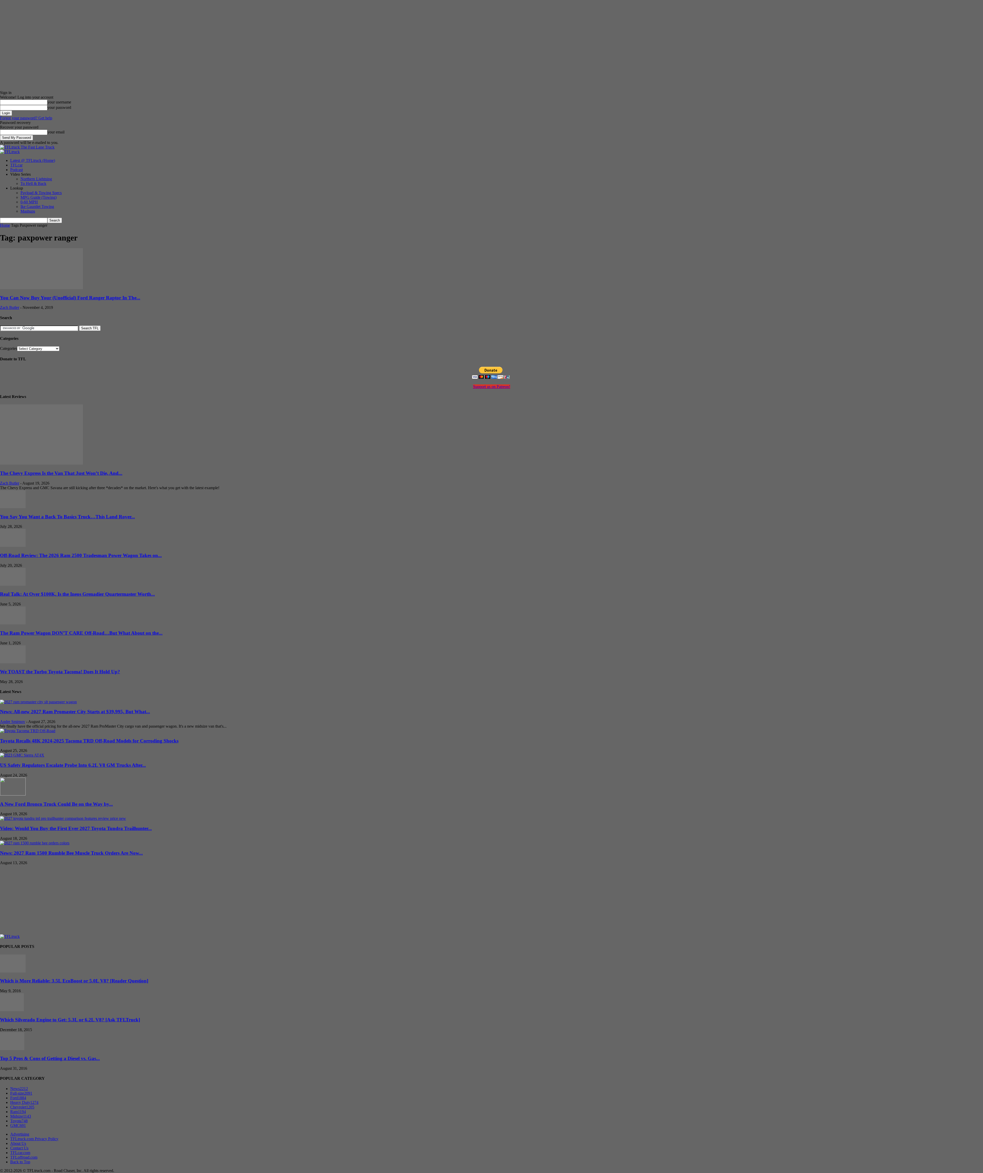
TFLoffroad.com (23, 1157)
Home (5, 225)
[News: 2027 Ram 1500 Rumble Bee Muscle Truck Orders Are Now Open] (34, 843)
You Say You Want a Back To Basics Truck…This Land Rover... (67, 516)
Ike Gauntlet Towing (37, 206)
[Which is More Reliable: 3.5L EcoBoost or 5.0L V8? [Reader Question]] (13, 971)
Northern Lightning (36, 179)
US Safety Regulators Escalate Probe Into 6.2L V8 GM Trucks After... (73, 765)
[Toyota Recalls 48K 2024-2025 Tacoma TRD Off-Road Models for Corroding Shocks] (27, 731)
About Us (18, 1143)
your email (56, 132)
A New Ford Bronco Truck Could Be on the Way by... (56, 804)
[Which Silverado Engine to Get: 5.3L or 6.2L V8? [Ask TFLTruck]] (12, 1010)
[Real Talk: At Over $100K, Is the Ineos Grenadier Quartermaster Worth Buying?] (13, 584)
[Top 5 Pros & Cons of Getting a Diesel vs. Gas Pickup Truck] (12, 1048)
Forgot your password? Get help (26, 118)
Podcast (16, 169)
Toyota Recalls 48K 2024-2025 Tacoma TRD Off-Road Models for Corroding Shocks (89, 740)
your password (59, 107)
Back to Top (20, 1162)
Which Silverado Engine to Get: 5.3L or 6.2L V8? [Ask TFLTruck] (70, 1019)
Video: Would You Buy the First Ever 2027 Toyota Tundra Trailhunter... (76, 828)
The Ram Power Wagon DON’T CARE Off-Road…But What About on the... (81, 633)
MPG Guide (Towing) (38, 197)
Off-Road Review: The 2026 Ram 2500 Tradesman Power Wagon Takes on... (81, 555)
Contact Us (19, 1148)
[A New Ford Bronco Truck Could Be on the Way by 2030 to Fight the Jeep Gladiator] (13, 794)
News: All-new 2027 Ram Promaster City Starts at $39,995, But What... (75, 711)
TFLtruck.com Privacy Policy (34, 1139)
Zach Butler (9, 307)
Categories (8, 348)
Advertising (19, 1134)
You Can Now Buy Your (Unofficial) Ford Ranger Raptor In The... (70, 297)
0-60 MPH (29, 202)
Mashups (27, 211)
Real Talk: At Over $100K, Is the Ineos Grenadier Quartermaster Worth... (77, 594)
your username (59, 102)
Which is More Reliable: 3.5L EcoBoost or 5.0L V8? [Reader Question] (74, 980)
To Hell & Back (33, 183)
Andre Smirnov (12, 721)
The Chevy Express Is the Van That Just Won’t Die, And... (61, 473)
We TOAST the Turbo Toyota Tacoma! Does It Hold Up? (60, 671)
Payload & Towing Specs (41, 193)
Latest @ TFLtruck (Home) (32, 160)
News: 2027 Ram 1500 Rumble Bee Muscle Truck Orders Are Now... (71, 853)
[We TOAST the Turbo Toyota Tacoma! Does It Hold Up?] (13, 662)
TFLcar (16, 165)
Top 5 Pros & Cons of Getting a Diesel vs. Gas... (50, 1058)
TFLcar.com (20, 1152)
